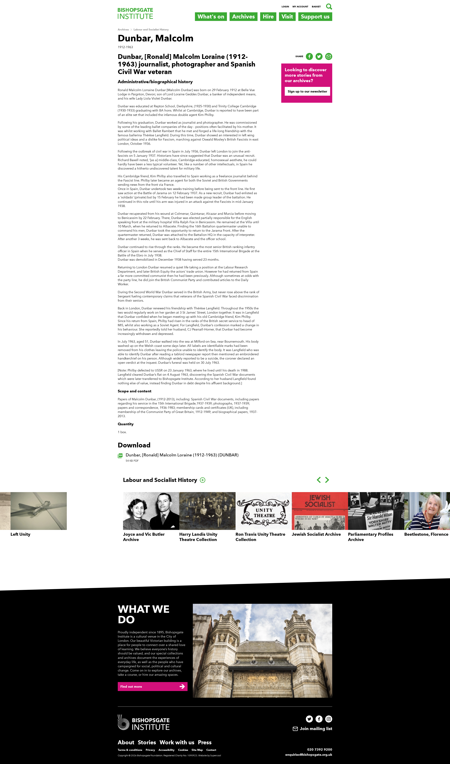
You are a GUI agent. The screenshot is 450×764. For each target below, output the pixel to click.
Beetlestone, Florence (426, 534)
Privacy (150, 750)
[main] (225, 301)
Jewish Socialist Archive (316, 534)
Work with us (177, 742)
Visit (287, 16)
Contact (211, 750)
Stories (147, 742)
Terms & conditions (130, 750)
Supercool (215, 755)
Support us (315, 16)
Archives (243, 16)
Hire (268, 16)
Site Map (197, 750)
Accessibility (167, 750)
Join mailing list (315, 728)
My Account (300, 6)
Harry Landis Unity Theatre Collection (198, 537)
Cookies (183, 750)
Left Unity (20, 534)
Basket (316, 6)
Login (285, 6)
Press (205, 742)
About (126, 742)
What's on (211, 16)
